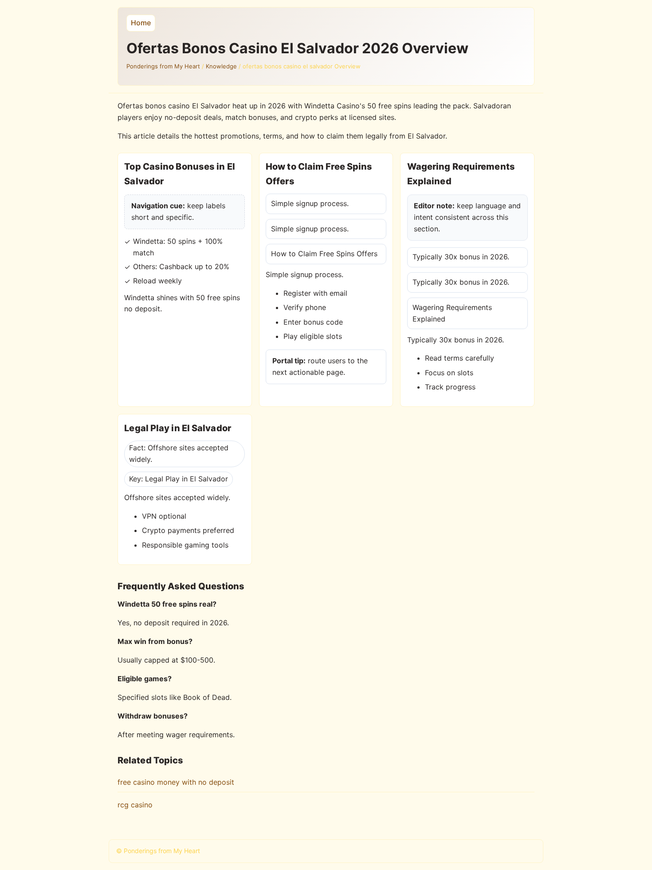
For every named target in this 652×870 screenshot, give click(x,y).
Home (141, 22)
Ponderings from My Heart (163, 66)
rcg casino (135, 804)
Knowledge (221, 66)
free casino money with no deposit (176, 782)
